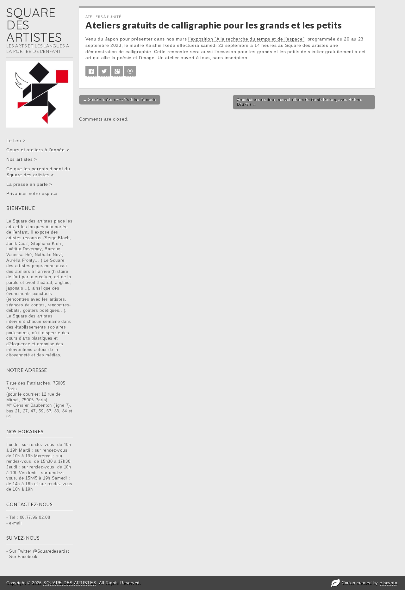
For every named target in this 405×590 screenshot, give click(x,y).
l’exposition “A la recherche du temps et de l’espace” (246, 38)
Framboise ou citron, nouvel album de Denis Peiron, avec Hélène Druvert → (299, 101)
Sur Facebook (23, 557)
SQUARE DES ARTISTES (69, 583)
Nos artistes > (21, 159)
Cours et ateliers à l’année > (37, 149)
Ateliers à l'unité (103, 17)
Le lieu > (15, 140)
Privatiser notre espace (32, 193)
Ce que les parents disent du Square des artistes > (38, 172)
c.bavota (388, 583)
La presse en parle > (29, 184)
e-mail (15, 523)
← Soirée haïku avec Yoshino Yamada (119, 99)
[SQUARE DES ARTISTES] (39, 71)
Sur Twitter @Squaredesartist (39, 551)
